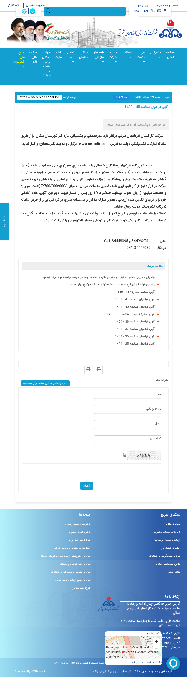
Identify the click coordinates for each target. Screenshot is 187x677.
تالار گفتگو (13, 5)
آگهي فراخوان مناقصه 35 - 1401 (135, 343)
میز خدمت (141, 55)
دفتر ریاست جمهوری (79, 532)
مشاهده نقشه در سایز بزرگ (147, 663)
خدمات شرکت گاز (171, 548)
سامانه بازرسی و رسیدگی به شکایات (70, 572)
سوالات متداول (172, 524)
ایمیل (158, 423)
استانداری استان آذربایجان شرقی (72, 548)
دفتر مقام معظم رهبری (77, 524)
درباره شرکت (113, 55)
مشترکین (155, 52)
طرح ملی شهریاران (19, 57)
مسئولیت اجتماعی (36, 5)
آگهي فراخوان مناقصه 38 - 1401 (135, 321)
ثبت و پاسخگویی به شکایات (164, 556)
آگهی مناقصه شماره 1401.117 (136, 292)
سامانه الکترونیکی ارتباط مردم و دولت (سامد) (65, 556)
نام (159, 394)
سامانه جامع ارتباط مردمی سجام (72, 580)
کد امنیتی (155, 438)
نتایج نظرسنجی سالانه (167, 564)
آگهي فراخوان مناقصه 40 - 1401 (135, 306)
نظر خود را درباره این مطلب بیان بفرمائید (45, 383)
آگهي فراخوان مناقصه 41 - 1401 (135, 299)
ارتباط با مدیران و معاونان (166, 540)
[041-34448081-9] (153, 10)
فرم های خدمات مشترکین (166, 532)
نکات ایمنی (174, 572)
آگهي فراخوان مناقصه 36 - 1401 (135, 336)
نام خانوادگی (153, 408)
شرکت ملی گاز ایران (79, 540)
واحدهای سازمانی (98, 55)
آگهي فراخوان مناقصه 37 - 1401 (135, 329)
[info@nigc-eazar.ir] (159, 10)
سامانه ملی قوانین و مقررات (75, 564)
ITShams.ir (39, 671)
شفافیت (127, 52)
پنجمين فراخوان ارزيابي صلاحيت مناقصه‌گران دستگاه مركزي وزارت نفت (112, 284)
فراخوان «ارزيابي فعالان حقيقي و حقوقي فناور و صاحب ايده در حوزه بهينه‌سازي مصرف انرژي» (99, 277)
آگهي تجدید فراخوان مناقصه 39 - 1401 (131, 314)
